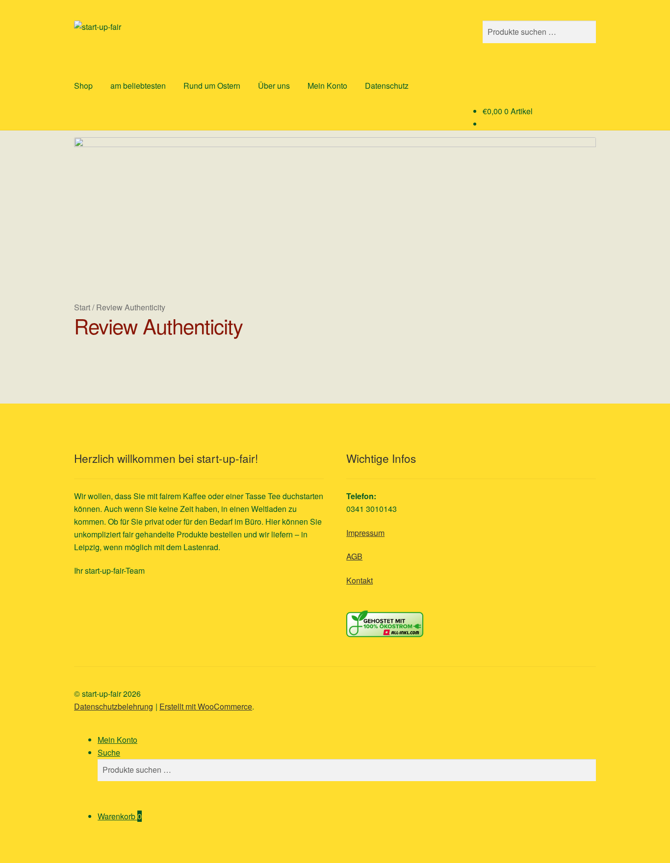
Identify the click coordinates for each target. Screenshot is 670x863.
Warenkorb (120, 816)
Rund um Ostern (211, 85)
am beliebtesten (138, 85)
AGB (354, 556)
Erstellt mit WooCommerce (205, 706)
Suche (109, 752)
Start (82, 307)
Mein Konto (327, 85)
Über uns (274, 85)
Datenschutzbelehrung (113, 706)
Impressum (365, 532)
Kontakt (359, 580)
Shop (83, 85)
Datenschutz (387, 85)
